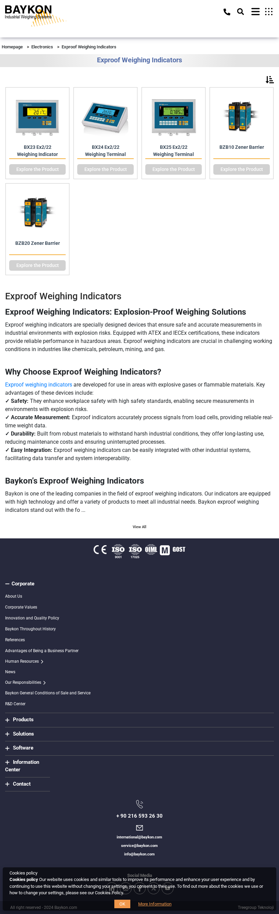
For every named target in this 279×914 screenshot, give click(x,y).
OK (122, 904)
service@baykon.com (139, 846)
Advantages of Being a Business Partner (42, 650)
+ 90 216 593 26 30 (139, 816)
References (15, 639)
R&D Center (15, 704)
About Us (13, 596)
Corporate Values (21, 607)
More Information (154, 904)
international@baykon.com (139, 837)
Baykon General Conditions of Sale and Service (48, 693)
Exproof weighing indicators (38, 384)
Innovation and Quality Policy (32, 618)
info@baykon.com (139, 854)
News (10, 671)
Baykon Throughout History (30, 629)
